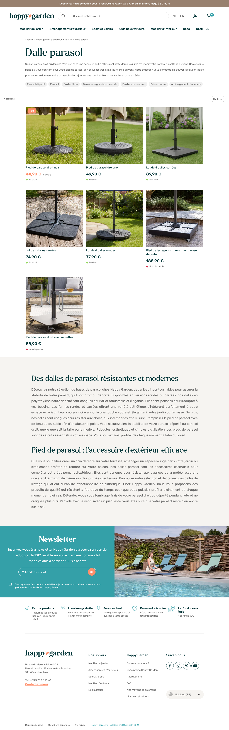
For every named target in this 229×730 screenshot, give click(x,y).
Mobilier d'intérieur (164, 29)
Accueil (29, 39)
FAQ (129, 683)
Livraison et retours (138, 696)
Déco (186, 29)
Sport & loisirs (96, 676)
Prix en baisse (158, 84)
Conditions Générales (59, 725)
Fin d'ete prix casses (133, 84)
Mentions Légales (34, 725)
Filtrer (220, 99)
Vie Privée (80, 725)
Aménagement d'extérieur (68, 29)
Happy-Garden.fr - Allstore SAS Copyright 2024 (115, 725)
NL (174, 16)
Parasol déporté (36, 84)
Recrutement (134, 676)
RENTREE (202, 29)
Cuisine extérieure (132, 29)
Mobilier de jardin (31, 29)
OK (92, 572)
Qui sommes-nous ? (138, 663)
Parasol (68, 39)
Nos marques (95, 689)
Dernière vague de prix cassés (100, 84)
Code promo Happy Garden (142, 670)
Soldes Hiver (71, 84)
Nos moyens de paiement (141, 689)
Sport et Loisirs (102, 29)
